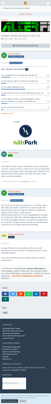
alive (5, 313)
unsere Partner (8, 338)
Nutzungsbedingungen (11, 347)
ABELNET (15, 370)
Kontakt (5, 356)
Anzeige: (4, 20)
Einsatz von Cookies (10, 349)
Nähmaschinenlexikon (11, 333)
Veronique (24, 181)
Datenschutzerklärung (11, 352)
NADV (23, 370)
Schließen (23, 401)
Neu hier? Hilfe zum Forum (13, 331)
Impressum (6, 359)
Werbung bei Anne (9, 354)
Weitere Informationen (9, 401)
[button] (3, 3)
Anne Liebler (9, 39)
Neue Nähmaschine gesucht (13, 336)
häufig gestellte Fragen (11, 328)
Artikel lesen (6, 113)
